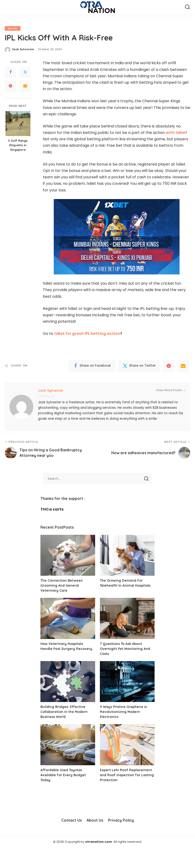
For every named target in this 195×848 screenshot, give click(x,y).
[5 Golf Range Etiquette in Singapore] (17, 123)
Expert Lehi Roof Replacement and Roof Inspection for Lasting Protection (127, 775)
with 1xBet (176, 132)
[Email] (25, 86)
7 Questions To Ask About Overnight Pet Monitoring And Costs (125, 649)
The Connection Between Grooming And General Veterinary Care (61, 585)
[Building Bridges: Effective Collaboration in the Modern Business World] (67, 681)
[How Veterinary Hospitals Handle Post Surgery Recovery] (67, 618)
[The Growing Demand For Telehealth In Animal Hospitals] (127, 555)
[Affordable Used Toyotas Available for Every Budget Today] (67, 744)
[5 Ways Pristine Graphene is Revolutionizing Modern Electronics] (127, 681)
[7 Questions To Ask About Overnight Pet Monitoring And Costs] (127, 618)
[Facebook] (10, 72)
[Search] (187, 7)
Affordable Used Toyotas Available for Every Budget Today (63, 775)
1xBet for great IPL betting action (87, 333)
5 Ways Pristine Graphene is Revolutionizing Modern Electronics (123, 712)
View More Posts (169, 390)
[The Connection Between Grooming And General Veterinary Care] (67, 555)
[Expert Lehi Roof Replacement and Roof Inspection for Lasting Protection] (127, 744)
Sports (13, 28)
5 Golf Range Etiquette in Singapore (18, 145)
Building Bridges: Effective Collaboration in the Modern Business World (64, 712)
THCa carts (51, 509)
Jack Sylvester (23, 49)
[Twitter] (25, 72)
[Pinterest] (10, 86)
